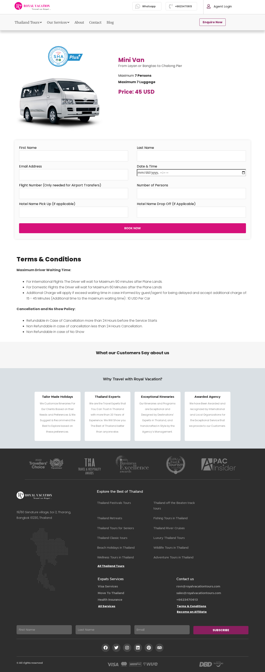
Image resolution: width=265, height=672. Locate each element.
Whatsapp (149, 6)
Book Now (132, 228)
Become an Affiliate (192, 612)
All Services (106, 606)
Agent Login (223, 6)
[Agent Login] (209, 6)
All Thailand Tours (111, 566)
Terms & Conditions (191, 606)
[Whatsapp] (138, 6)
